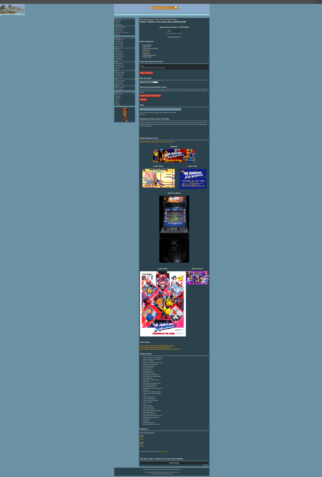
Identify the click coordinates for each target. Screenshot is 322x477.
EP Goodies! (117, 104)
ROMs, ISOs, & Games (120, 27)
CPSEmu (141, 437)
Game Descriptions (147, 45)
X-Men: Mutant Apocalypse (149, 397)
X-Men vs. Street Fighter (149, 361)
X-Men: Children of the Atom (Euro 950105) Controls (155, 347)
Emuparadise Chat (119, 41)
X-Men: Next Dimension (149, 407)
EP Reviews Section (119, 51)
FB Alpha (141, 444)
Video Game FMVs (119, 75)
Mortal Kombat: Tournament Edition (151, 417)
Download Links (146, 51)
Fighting (178, 31)
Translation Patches (119, 54)
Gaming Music (171, 469)
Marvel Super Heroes (148, 371)
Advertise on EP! (118, 94)
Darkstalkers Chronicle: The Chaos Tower (153, 388)
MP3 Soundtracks (118, 63)
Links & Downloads (119, 42)
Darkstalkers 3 (146, 390)
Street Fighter (146, 381)
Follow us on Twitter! (119, 46)
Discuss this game (147, 56)
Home (144, 469)
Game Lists (117, 34)
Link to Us (117, 99)
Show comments (174, 463)
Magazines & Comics (119, 84)
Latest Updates (118, 24)
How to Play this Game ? (174, 37)
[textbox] (164, 7)
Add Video (143, 100)
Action (173, 31)
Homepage (117, 22)
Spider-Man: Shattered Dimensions (151, 424)
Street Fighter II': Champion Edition (151, 379)
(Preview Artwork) (175, 349)
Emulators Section (119, 29)
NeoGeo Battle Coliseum (149, 422)
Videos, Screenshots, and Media (150, 48)
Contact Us (117, 103)
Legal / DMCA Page (174, 472)
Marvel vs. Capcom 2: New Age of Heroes (153, 357)
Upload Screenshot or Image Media (150, 96)
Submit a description (146, 73)
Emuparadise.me (160, 473)
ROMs (141, 19)
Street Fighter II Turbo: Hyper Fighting (152, 376)
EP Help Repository (119, 89)
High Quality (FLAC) (119, 65)
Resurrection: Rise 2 (148, 369)
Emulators (165, 469)
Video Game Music (119, 30)
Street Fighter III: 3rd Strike (149, 373)
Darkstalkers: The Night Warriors (151, 364)
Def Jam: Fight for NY (148, 367)
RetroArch (142, 439)
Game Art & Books (119, 82)
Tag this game (146, 50)
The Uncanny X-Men (148, 405)
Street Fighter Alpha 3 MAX (149, 386)
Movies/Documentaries (120, 72)
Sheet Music (117, 68)
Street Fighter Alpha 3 (148, 378)
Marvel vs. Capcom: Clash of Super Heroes (153, 362)
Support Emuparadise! (119, 87)
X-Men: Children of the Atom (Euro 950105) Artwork (155, 349)
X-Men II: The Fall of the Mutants (150, 400)
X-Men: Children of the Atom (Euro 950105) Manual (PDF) (157, 345)
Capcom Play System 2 (148, 19)
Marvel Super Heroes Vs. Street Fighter (152, 359)
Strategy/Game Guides (120, 80)
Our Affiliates (117, 97)
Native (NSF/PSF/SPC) (120, 67)
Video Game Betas (119, 53)
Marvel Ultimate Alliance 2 (149, 412)
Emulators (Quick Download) (149, 55)
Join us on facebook (119, 44)
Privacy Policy (118, 96)
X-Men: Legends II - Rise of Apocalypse (152, 393)
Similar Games (146, 53)
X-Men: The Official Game (149, 398)
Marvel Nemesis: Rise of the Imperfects (152, 410)
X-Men (145, 395)
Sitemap (149, 469)
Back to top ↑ (206, 464)
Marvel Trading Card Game (149, 414)
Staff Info (117, 101)
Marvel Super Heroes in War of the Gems (153, 415)
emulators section (163, 451)
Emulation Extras (118, 58)
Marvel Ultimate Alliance (149, 408)
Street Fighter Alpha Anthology (150, 385)
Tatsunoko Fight (147, 419)
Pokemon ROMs (118, 60)
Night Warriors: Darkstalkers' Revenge (152, 391)
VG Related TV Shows (119, 73)
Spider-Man (146, 420)
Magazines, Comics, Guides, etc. (122, 32)
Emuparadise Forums (119, 39)
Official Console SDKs (119, 56)
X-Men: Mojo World (148, 402)
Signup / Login (118, 20)
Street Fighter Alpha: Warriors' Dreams (152, 383)
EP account (155, 112)
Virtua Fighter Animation (149, 366)
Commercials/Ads (118, 77)
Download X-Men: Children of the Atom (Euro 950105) (156, 141)
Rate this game (146, 46)
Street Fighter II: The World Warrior (151, 374)
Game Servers (118, 49)
